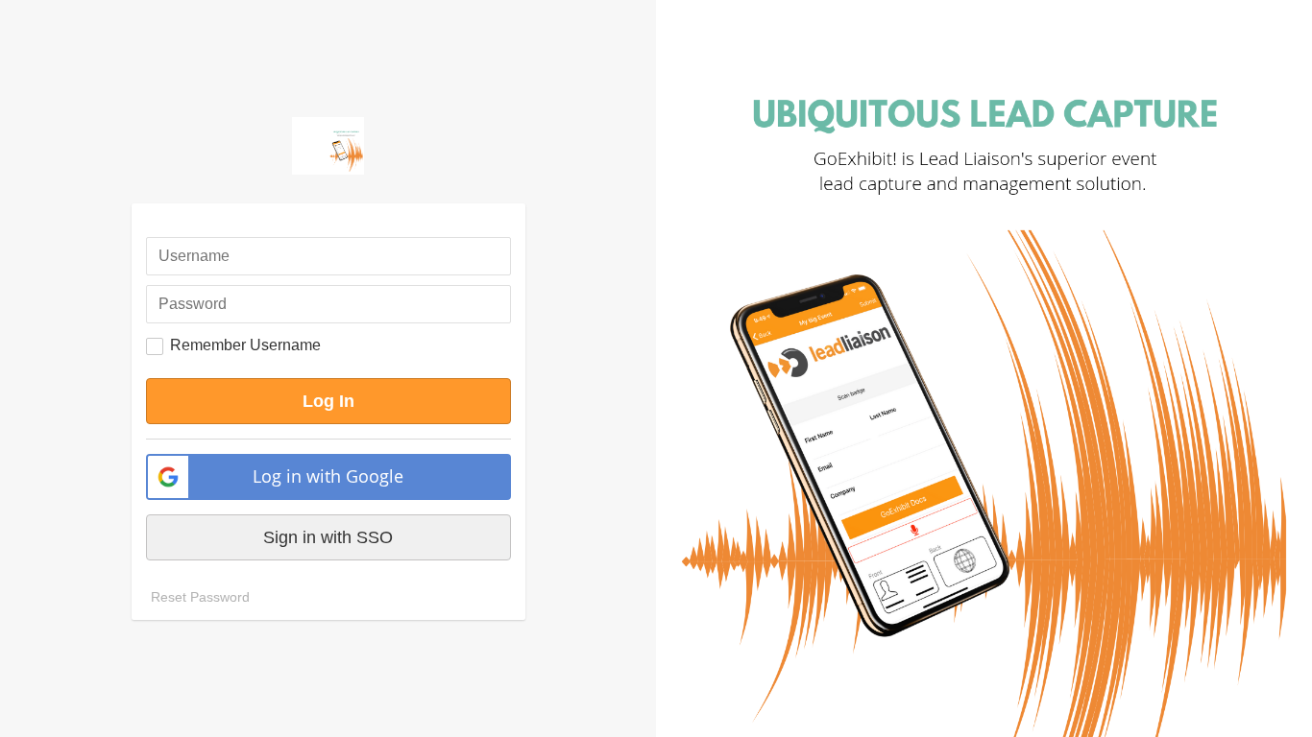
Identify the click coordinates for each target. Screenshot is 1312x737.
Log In (328, 401)
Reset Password (200, 597)
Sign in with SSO (328, 537)
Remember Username (245, 345)
